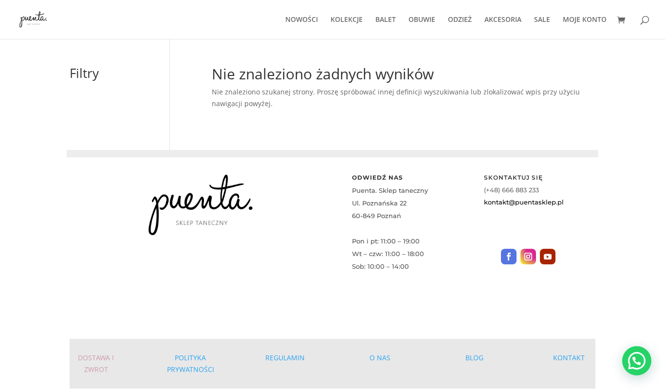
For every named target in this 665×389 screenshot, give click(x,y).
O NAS (379, 357)
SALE (542, 20)
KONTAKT (569, 357)
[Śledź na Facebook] (509, 256)
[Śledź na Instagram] (528, 256)
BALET (385, 20)
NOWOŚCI (301, 20)
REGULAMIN (285, 357)
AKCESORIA (502, 20)
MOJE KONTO (585, 20)
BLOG (474, 357)
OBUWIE (421, 20)
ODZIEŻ (460, 20)
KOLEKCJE (347, 20)
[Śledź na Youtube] (547, 256)
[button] (636, 360)
